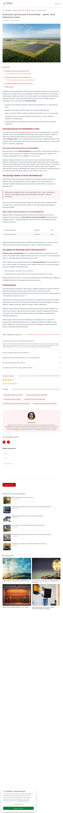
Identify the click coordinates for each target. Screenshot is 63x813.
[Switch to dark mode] (56, 3)
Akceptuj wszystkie (18, 808)
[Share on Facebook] (4, 442)
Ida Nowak (6, 20)
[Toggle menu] (59, 3)
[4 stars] (11, 380)
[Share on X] (8, 442)
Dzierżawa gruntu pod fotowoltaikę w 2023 (17, 71)
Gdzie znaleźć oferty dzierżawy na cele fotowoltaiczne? (21, 80)
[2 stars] (6, 380)
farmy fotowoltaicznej (24, 132)
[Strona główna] (3, 10)
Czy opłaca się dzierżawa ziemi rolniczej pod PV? (19, 83)
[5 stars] (13, 380)
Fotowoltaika (8, 10)
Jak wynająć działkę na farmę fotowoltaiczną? (18, 77)
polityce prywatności (24, 800)
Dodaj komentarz (9, 485)
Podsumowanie (9, 87)
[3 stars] (8, 380)
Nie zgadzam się (18, 804)
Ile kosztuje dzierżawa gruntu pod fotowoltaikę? (19, 73)
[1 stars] (4, 380)
